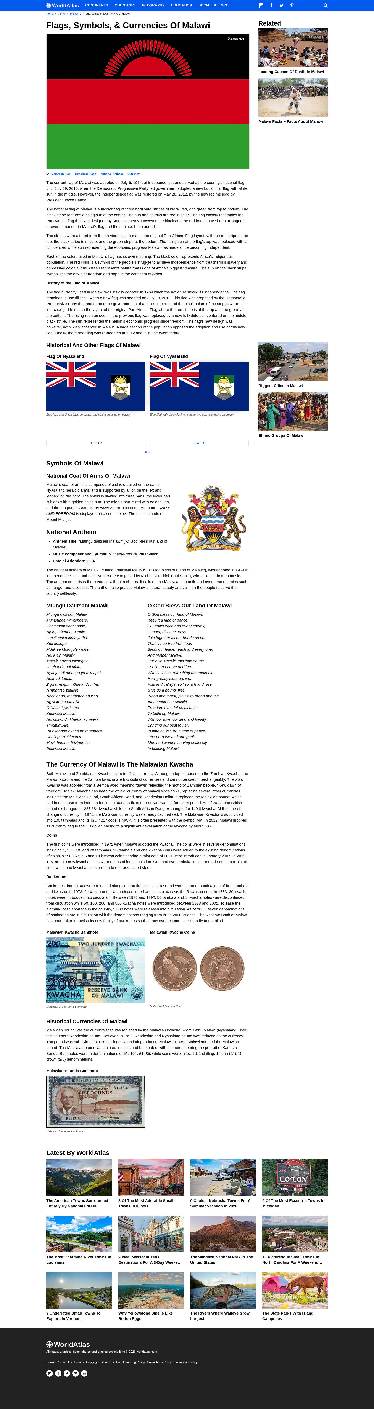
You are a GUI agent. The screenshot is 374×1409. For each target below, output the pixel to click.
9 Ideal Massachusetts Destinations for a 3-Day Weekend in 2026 (150, 1262)
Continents (96, 5)
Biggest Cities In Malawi (280, 386)
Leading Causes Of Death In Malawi (291, 72)
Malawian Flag (61, 173)
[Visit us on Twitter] (67, 1373)
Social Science (213, 5)
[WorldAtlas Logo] (64, 5)
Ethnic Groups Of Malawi (281, 435)
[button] (96, 443)
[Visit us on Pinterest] (75, 1373)
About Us (108, 1362)
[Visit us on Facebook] (58, 1373)
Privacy (79, 1362)
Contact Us (64, 1362)
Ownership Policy (185, 1362)
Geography (153, 5)
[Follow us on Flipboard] (49, 1373)
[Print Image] (236, 38)
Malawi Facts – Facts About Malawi (290, 121)
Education (181, 5)
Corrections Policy (159, 1362)
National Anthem (112, 173)
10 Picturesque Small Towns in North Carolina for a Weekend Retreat (290, 1262)
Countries (125, 5)
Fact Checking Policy (130, 1362)
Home (50, 1362)
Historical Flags (85, 173)
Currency (133, 173)
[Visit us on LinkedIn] (84, 1373)
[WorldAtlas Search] (325, 5)
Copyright (92, 1362)
